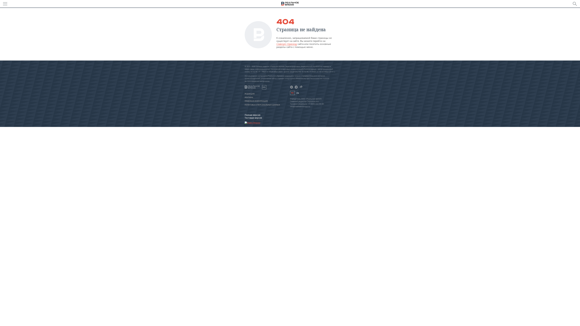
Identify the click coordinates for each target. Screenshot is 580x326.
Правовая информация (256, 101)
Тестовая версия (253, 117)
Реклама (249, 97)
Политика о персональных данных (262, 105)
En (297, 93)
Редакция (250, 94)
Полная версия (252, 114)
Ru (292, 93)
